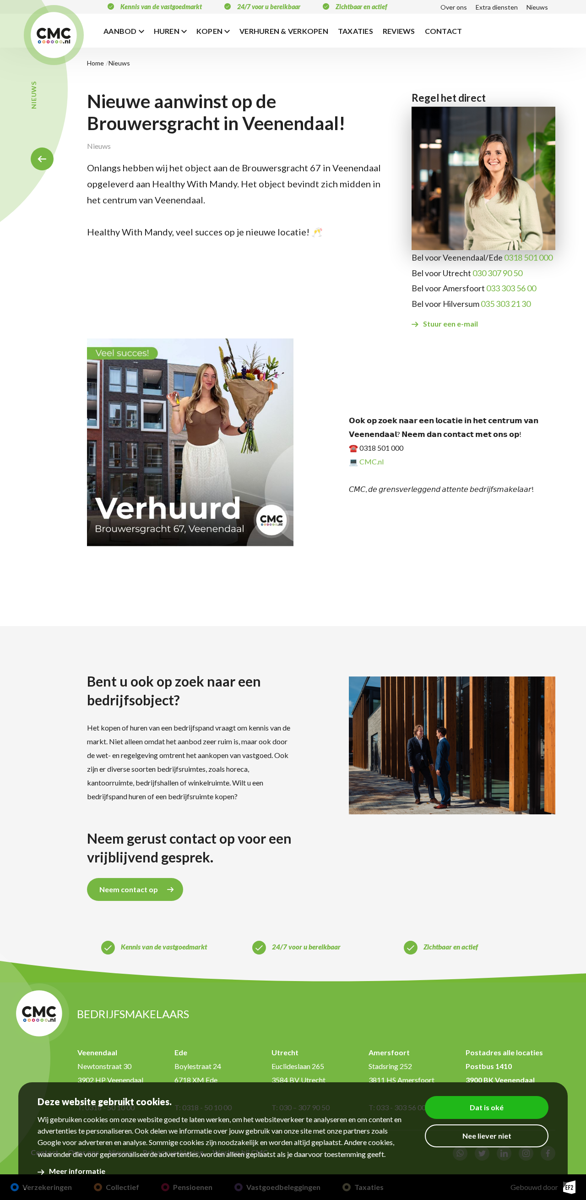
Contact (443, 31)
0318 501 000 (528, 257)
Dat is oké (487, 1107)
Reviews (399, 31)
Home (42, 158)
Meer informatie (77, 1171)
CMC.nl (371, 461)
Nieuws (537, 7)
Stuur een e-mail (450, 323)
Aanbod (120, 31)
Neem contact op (128, 889)
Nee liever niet (486, 1135)
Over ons (453, 7)
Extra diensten (497, 7)
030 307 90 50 (497, 273)
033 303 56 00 (511, 288)
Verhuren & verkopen (283, 31)
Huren (166, 31)
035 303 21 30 (506, 304)
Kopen (209, 31)
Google (49, 1142)
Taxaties (355, 31)
